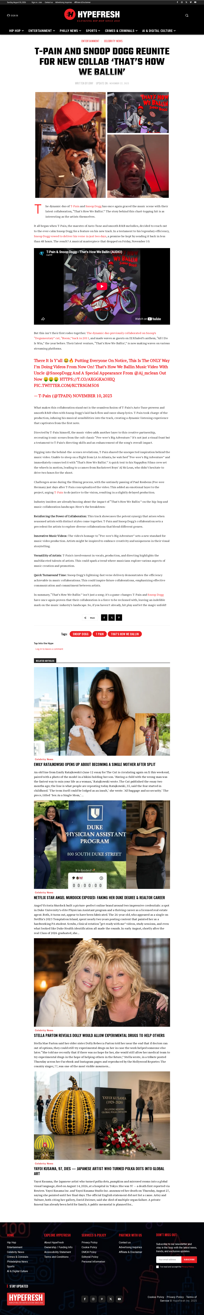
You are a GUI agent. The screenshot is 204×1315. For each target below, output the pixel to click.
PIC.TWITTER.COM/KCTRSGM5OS (66, 385)
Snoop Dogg (94, 206)
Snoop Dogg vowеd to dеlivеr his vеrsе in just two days (70, 236)
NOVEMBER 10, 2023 (92, 395)
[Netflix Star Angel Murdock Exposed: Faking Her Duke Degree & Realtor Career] (102, 844)
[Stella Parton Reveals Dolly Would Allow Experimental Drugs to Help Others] (102, 982)
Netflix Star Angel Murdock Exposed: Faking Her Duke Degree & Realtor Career (99, 897)
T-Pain (74, 206)
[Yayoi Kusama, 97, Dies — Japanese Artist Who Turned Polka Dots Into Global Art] (102, 1115)
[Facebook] (177, 2)
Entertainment (90, 41)
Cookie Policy (156, 1297)
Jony (90, 83)
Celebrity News (113, 41)
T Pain (100, 634)
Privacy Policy (188, 1267)
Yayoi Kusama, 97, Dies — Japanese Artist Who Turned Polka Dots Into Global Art (99, 1171)
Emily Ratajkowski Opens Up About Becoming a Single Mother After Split (95, 764)
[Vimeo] (191, 2)
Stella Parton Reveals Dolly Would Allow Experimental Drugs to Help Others (99, 1035)
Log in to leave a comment (49, 649)
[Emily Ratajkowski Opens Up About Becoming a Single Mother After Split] (102, 711)
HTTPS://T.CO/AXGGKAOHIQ (87, 379)
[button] (187, 15)
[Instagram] (182, 2)
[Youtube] (195, 2)
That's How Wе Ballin (125, 634)
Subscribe (189, 1260)
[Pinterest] (119, 617)
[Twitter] (186, 2)
